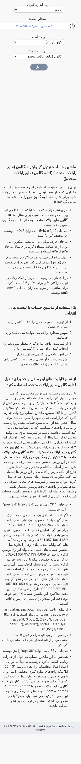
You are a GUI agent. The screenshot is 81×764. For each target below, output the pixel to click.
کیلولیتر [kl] (24, 348)
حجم (53, 327)
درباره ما (72, 725)
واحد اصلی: (37, 37)
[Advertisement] (40, 117)
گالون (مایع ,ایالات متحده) (38, 364)
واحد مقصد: (37, 51)
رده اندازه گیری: (37, 5)
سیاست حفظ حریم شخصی (52, 725)
